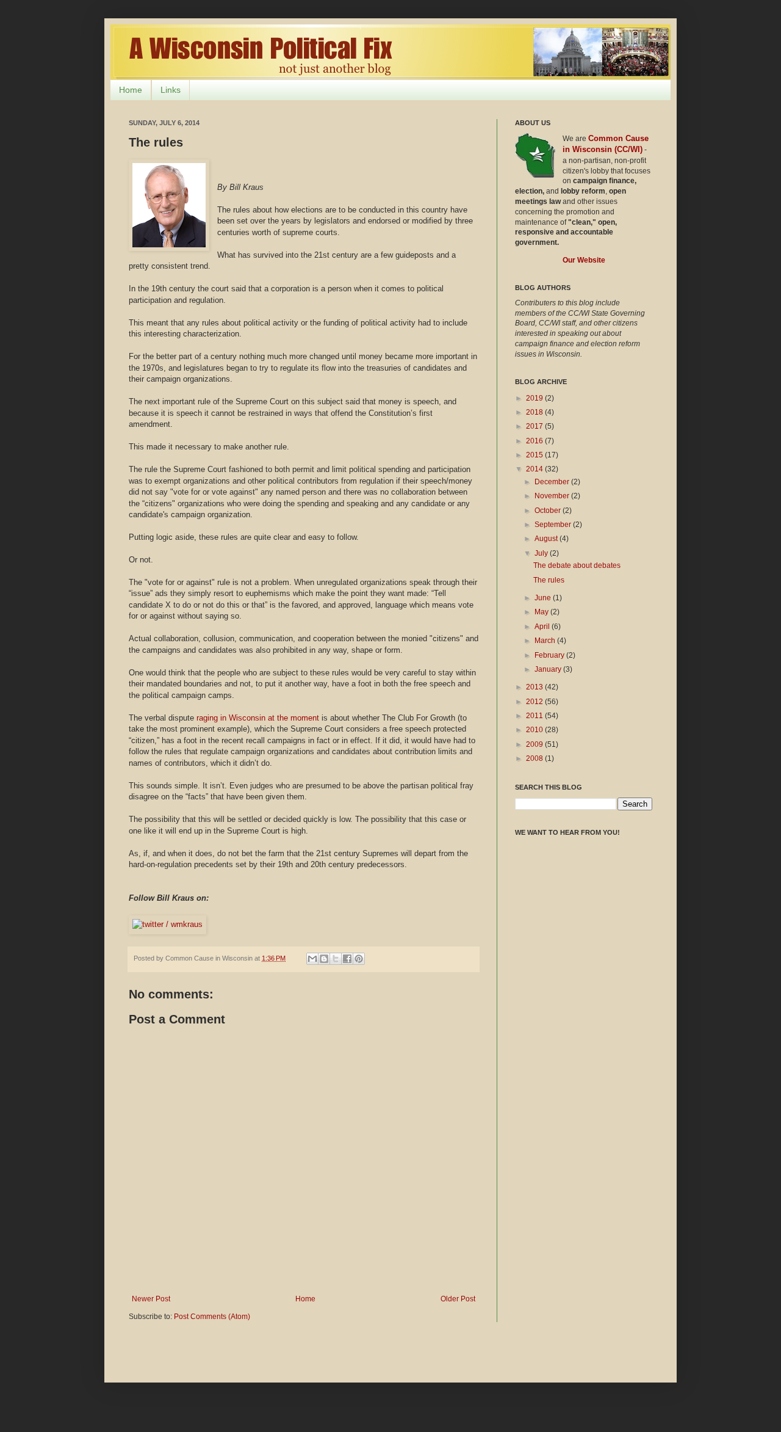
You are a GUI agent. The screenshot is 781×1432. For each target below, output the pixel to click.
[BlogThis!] (324, 959)
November (552, 496)
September (553, 524)
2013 (535, 687)
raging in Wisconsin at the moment (257, 717)
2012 (535, 701)
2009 (535, 744)
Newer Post (151, 1299)
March (545, 640)
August (547, 538)
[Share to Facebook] (347, 959)
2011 (535, 715)
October (548, 510)
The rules (548, 580)
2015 (535, 455)
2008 (535, 758)
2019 (535, 398)
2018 (535, 412)
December (552, 482)
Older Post (458, 1299)
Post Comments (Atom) (212, 1316)
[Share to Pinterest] (359, 959)
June (543, 598)
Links (170, 90)
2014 (535, 469)
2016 (535, 441)
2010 (535, 729)
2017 (535, 426)
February (550, 655)
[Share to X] (335, 959)
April (543, 626)
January (548, 669)
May (542, 612)
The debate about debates (577, 565)
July (542, 553)
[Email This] (312, 959)
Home (130, 90)
